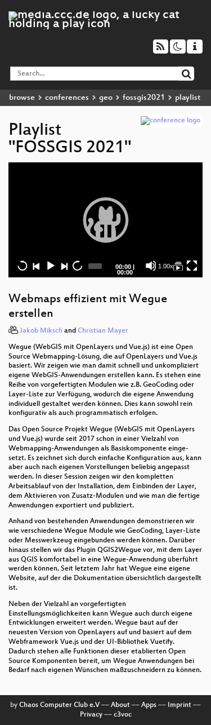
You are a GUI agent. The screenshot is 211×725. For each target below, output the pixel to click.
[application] (105, 219)
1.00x (165, 266)
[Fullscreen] (192, 265)
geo (106, 98)
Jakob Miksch (41, 331)
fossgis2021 (144, 98)
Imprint (179, 705)
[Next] (64, 265)
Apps (148, 705)
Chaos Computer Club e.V (59, 705)
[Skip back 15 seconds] (22, 265)
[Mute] (151, 265)
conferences (67, 98)
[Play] (106, 220)
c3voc (123, 715)
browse (22, 98)
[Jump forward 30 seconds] (77, 265)
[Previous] (36, 265)
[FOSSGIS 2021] (178, 265)
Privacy (91, 715)
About (120, 705)
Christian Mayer (103, 331)
